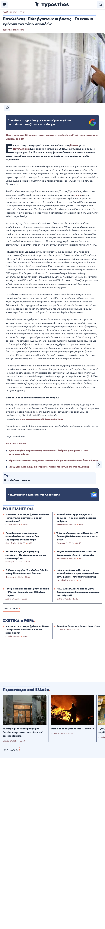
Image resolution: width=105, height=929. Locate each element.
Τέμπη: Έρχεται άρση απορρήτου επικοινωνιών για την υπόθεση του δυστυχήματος (53, 460)
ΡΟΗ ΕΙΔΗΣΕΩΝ (18, 509)
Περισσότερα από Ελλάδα (26, 689)
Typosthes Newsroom (13, 29)
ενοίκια (26, 480)
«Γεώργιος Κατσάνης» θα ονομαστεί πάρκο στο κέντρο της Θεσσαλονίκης (49, 466)
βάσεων (74, 145)
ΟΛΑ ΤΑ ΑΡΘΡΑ (11, 608)
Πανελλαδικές (21, 149)
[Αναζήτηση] (100, 4)
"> (39, 122)
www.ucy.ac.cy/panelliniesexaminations (41, 419)
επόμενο (99, 464)
